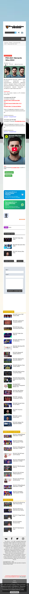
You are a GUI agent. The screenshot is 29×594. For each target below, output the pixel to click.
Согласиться (14, 592)
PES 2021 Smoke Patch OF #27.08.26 (18, 404)
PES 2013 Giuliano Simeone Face (17, 522)
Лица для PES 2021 (12, 44)
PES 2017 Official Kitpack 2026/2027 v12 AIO (19, 486)
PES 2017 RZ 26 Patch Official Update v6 (18, 473)
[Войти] (18, 33)
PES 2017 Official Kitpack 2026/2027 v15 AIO (19, 435)
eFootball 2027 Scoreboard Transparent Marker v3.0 (19, 385)
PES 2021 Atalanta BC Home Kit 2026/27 (18, 359)
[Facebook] (11, 539)
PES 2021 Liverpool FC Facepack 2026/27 (18, 321)
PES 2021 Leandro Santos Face (17, 416)
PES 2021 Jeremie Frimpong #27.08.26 (18, 397)
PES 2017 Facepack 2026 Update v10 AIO (18, 492)
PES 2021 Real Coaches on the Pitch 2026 (19, 372)
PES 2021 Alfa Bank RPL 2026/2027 (19, 347)
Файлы (10, 42)
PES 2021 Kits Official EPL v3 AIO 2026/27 (18, 391)
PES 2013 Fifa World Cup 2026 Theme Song (19, 503)
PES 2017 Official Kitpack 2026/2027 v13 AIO (19, 460)
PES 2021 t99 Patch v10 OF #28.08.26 (19, 340)
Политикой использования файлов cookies (13, 589)
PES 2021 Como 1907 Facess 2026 (18, 315)
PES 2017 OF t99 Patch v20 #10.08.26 (18, 454)
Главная (6, 42)
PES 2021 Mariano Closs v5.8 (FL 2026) (19, 366)
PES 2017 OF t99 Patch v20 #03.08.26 (18, 479)
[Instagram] (23, 539)
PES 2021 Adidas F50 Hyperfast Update (18, 423)
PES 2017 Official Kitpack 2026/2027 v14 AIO (19, 447)
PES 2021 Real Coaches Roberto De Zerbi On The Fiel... (19, 379)
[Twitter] (17, 539)
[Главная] (14, 28)
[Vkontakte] (6, 539)
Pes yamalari (22, 576)
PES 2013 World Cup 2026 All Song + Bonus (18, 509)
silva (10, 227)
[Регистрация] (22, 33)
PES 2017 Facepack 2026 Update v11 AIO (18, 441)
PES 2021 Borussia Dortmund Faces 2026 (18, 327)
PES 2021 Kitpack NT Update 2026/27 (18, 353)
